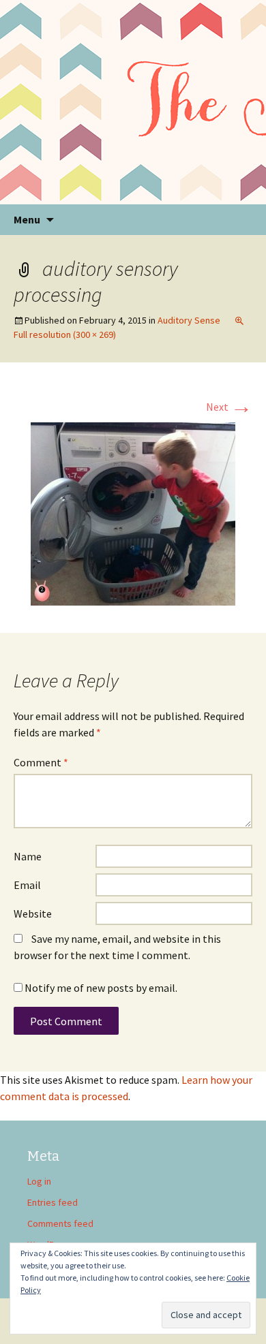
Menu (27, 219)
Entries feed (52, 1202)
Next (229, 406)
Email (27, 885)
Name (28, 856)
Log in (39, 1181)
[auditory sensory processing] (133, 512)
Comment (41, 762)
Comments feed (60, 1223)
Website (33, 913)
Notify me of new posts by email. (101, 988)
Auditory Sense (189, 320)
